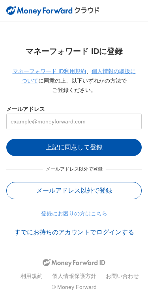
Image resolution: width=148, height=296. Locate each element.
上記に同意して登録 (74, 147)
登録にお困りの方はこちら (74, 213)
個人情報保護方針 (74, 276)
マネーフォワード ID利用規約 (49, 71)
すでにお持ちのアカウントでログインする (74, 232)
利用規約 (32, 276)
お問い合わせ (122, 276)
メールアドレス (25, 109)
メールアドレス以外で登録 (74, 190)
